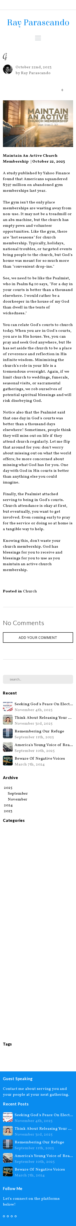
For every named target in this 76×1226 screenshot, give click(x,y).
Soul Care (12, 982)
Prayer (9, 970)
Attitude (11, 836)
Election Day (15, 883)
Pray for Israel (16, 965)
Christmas (12, 848)
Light (61, 1054)
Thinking (11, 1017)
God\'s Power (15, 918)
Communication (18, 860)
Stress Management (21, 1000)
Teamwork (12, 1005)
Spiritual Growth (19, 988)
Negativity (13, 947)
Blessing (11, 842)
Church (30, 591)
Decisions (12, 865)
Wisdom (11, 1035)
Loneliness (13, 935)
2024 (14, 1054)
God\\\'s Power (17, 924)
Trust (8, 1023)
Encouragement (18, 889)
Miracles (11, 941)
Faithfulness (15, 900)
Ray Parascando (38, 23)
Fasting (10, 906)
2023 (6, 1054)
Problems (12, 976)
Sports (9, 994)
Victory (10, 1029)
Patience (11, 959)
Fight (8, 912)
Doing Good (14, 877)
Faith (8, 895)
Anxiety (10, 830)
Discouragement (18, 871)
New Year (11, 953)
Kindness (11, 930)
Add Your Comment (38, 637)
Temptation (14, 1011)
